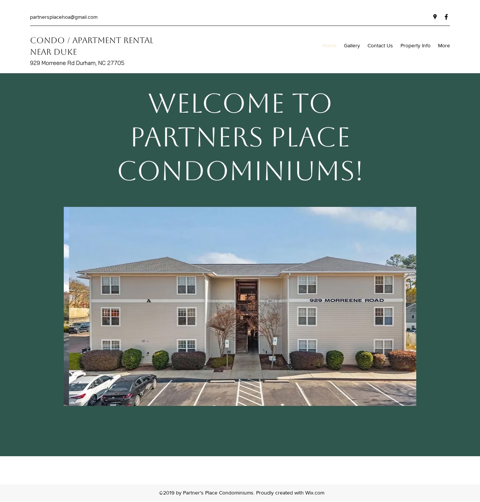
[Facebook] (446, 17)
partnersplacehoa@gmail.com (64, 17)
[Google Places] (435, 17)
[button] (240, 306)
